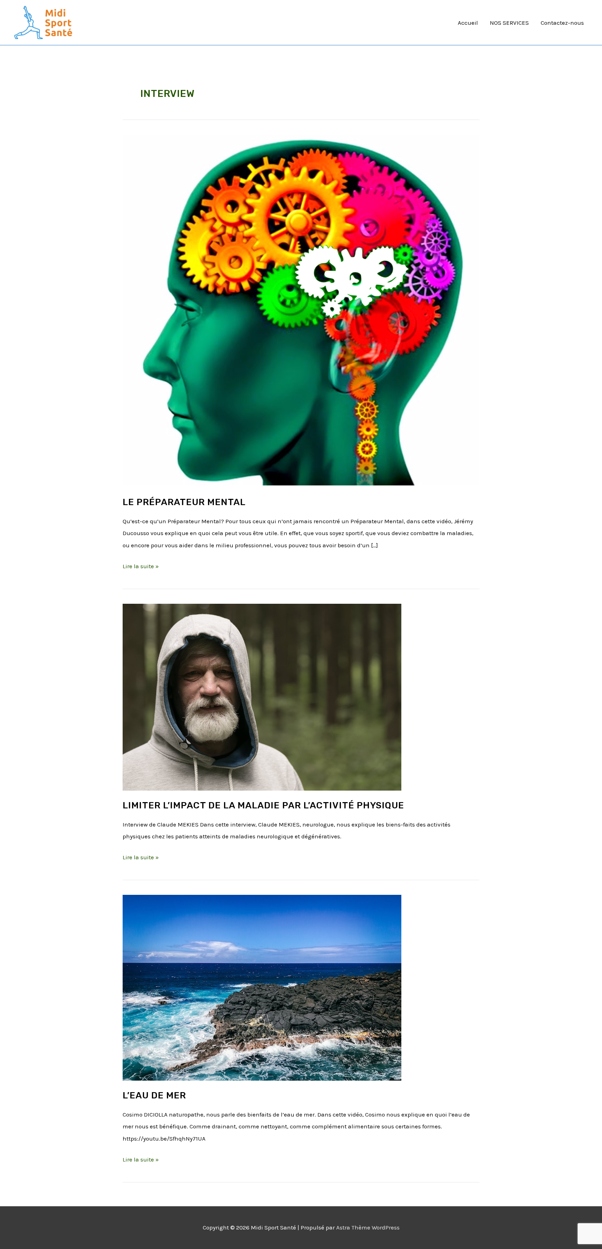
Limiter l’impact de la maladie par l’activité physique (263, 805)
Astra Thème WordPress (368, 1227)
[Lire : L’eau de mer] (262, 987)
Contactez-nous (562, 22)
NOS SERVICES (509, 22)
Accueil (468, 22)
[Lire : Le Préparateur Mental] (301, 310)
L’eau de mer (154, 1095)
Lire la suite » (141, 565)
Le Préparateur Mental (184, 502)
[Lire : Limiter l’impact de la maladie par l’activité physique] (262, 696)
